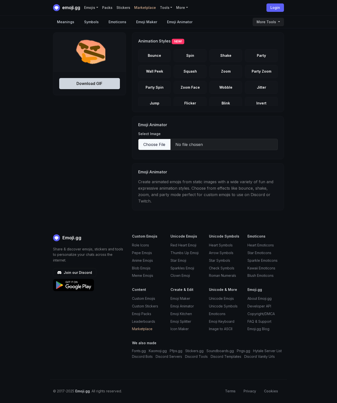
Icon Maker (179, 329)
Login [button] (275, 7)
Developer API (259, 306)
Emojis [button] (89, 7)
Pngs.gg (243, 351)
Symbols (91, 22)
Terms (230, 391)
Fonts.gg (139, 351)
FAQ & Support (259, 321)
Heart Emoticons (260, 245)
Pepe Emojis (142, 253)
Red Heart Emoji (183, 245)
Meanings (65, 22)
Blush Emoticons (260, 275)
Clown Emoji (180, 275)
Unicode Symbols (223, 306)
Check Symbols (221, 268)
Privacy (249, 391)
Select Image (149, 134)
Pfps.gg (176, 351)
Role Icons (140, 245)
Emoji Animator (179, 22)
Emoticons (117, 22)
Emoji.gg (71, 237)
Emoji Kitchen (181, 314)
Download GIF (89, 83)
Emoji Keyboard (221, 321)
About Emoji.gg (259, 298)
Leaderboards (143, 321)
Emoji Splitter (180, 321)
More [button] (180, 7)
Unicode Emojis (221, 298)
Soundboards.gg (220, 351)
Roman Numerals (222, 275)
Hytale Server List (267, 351)
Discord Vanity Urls (259, 356)
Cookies (271, 391)
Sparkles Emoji (182, 268)
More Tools (267, 22)
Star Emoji (178, 260)
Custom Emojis (143, 298)
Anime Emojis (142, 260)
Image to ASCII (220, 329)
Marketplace (145, 7)
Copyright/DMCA (261, 314)
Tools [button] (164, 7)
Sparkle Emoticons (262, 260)
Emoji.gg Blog (258, 329)
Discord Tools (196, 356)
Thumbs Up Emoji (184, 253)
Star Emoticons (259, 253)
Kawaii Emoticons (261, 268)
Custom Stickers (145, 306)
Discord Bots (142, 356)
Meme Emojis (142, 275)
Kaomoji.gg (158, 351)
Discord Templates (226, 356)
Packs (107, 7)
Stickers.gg (194, 351)
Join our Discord (77, 272)
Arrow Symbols (221, 253)
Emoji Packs (141, 314)
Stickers (123, 7)
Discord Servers (169, 356)
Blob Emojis (141, 268)
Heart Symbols (221, 245)
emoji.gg (70, 7)
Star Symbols (219, 260)
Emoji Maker (146, 22)
